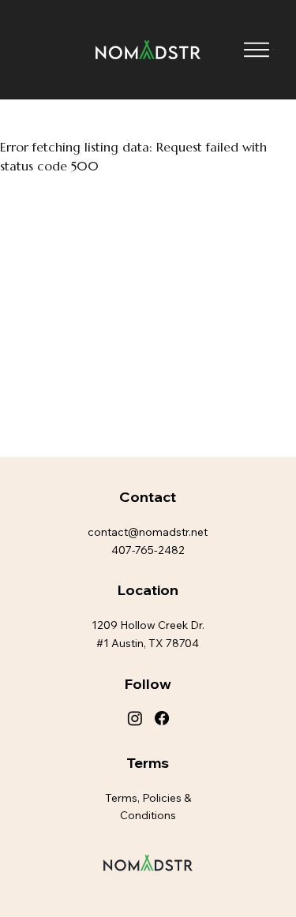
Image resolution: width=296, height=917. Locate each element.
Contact (147, 497)
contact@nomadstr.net (148, 532)
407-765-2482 (148, 550)
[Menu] (256, 50)
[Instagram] (135, 718)
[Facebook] (161, 718)
